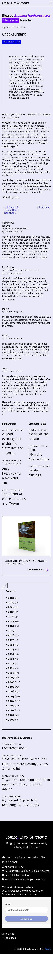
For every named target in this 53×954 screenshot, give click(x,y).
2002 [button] (13, 710)
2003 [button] (13, 705)
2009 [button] (13, 677)
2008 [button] (13, 682)
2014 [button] (13, 653)
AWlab (48, 949)
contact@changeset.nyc (17, 875)
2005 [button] (13, 696)
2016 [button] (13, 644)
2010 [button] (13, 672)
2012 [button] (12, 663)
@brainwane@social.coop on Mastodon (25, 879)
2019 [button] (12, 630)
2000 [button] (12, 719)
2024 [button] (12, 607)
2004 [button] (13, 700)
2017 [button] (12, 639)
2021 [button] (13, 621)
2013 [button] (13, 658)
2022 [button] (12, 616)
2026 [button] (12, 597)
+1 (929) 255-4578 (14, 866)
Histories (44, 207)
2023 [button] (12, 611)
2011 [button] (13, 667)
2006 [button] (13, 691)
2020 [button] (13, 625)
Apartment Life (12, 41)
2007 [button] (13, 686)
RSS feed (9, 933)
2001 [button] (13, 714)
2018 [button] (13, 635)
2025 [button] (12, 602)
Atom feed (10, 938)
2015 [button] (13, 649)
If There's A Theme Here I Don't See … (11, 210)
